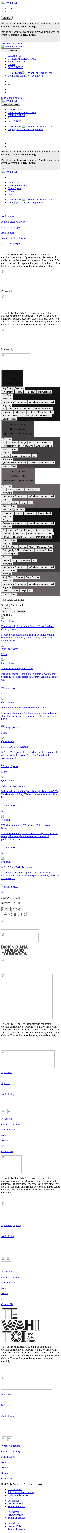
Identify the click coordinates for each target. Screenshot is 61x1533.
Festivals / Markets (37, 412)
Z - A (12, 612)
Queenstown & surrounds (14, 402)
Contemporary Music (42, 409)
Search (5, 11)
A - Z (5, 612)
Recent (21, 612)
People (6, 456)
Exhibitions (20, 412)
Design (23, 442)
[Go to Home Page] (30, 46)
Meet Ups (29, 415)
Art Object (12, 442)
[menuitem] (34, 55)
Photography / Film (11, 446)
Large (23, 503)
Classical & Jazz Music (19, 409)
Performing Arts (43, 415)
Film (50, 412)
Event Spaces (32, 489)
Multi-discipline (10, 449)
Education (7, 412)
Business (25, 456)
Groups (15, 456)
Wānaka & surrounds (39, 402)
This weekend (44, 392)
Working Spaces (15, 489)
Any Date (7, 395)
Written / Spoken (44, 446)
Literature (17, 415)
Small (5, 503)
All (52, 402)
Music (32, 442)
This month (8, 392)
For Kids (7, 415)
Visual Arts (28, 446)
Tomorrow (29, 392)
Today (19, 392)
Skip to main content (11, 43)
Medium (14, 503)
